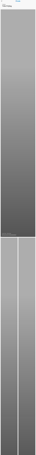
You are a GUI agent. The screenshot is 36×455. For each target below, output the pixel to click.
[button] (1, 1)
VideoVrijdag (9, 233)
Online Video (4, 233)
